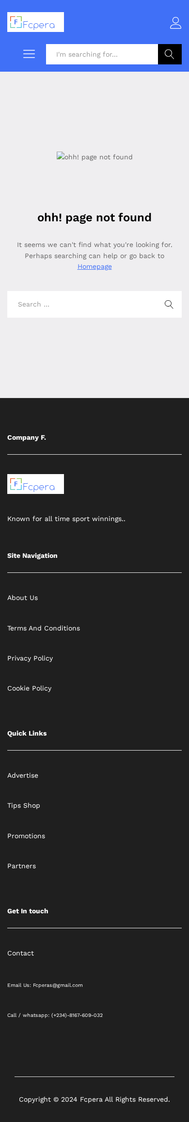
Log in (176, 29)
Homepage (95, 266)
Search (170, 54)
